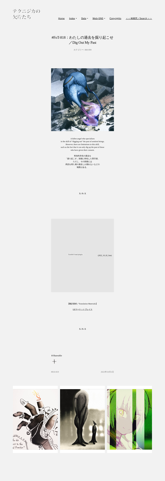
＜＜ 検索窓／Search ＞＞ (139, 18)
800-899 (88, 50)
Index (72, 18)
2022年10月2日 (107, 372)
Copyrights (115, 18)
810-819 (55, 372)
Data (83, 18)
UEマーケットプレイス (82, 309)
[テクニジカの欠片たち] (26, 14)
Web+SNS (97, 18)
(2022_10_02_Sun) (105, 255)
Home (61, 18)
